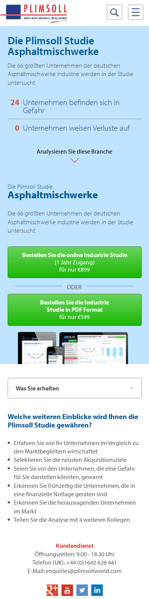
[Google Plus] (52, 590)
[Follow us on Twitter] (82, 590)
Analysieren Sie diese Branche (74, 155)
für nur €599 (74, 309)
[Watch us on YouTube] (67, 590)
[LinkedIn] (97, 590)
